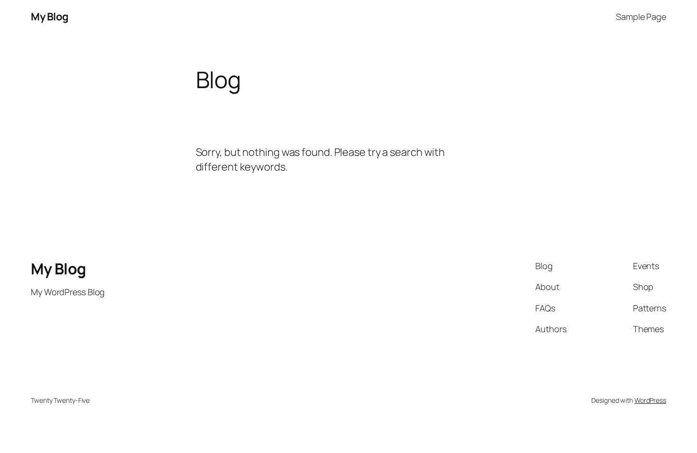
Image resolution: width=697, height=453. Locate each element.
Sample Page (641, 16)
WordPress (650, 400)
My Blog (50, 16)
